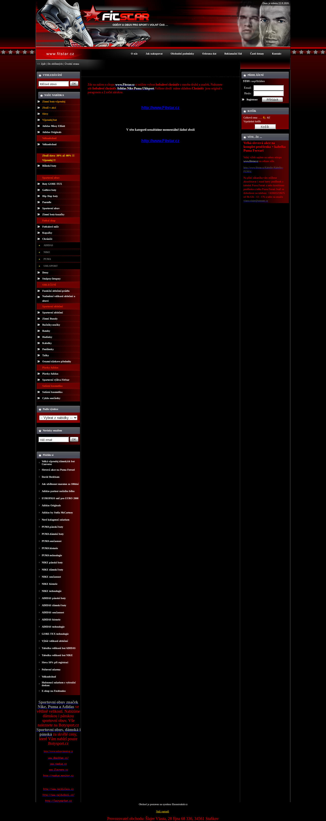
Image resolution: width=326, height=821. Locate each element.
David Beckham (50, 476)
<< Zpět (41, 63)
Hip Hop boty (50, 196)
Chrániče (47, 238)
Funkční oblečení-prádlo (56, 290)
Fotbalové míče (50, 226)
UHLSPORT (51, 265)
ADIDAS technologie (53, 626)
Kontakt (276, 53)
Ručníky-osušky (51, 324)
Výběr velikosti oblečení (55, 641)
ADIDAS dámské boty (54, 605)
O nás (134, 53)
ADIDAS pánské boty (54, 598)
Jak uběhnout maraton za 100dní (60, 484)
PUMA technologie (52, 555)
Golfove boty (49, 190)
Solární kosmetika (52, 392)
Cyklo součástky (51, 398)
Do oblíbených (55, 63)
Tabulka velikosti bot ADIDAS (59, 648)
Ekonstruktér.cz (179, 804)
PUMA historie (50, 548)
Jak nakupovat (154, 53)
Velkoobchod (49, 144)
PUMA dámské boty (53, 534)
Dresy (45, 272)
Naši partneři (162, 811)
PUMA (47, 259)
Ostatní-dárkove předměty (56, 361)
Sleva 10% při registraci (55, 662)
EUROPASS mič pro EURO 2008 (60, 498)
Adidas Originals (51, 132)
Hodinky (47, 337)
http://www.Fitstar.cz (160, 107)
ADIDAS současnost (53, 612)
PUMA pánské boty (52, 526)
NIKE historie (49, 583)
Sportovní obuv (51, 208)
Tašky (45, 355)
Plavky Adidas (50, 373)
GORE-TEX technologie (55, 633)
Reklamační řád (233, 53)
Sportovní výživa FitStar (55, 379)
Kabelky (47, 343)
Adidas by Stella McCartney (57, 512)
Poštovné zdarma (51, 669)
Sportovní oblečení (52, 312)
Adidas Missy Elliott (53, 126)
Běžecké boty (49, 165)
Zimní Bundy (50, 318)
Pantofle (46, 202)
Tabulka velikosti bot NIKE (57, 655)
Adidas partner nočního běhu (58, 491)
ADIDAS (48, 245)
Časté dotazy (257, 53)
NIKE (47, 252)
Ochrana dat (209, 53)
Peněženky (48, 349)
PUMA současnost (51, 541)
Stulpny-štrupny (51, 278)
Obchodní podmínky (182, 53)
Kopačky (47, 232)
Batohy (46, 330)
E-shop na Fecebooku (54, 691)
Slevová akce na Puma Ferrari (58, 469)
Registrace (252, 99)
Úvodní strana (72, 63)
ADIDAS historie (51, 619)
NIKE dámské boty (52, 569)
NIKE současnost (51, 576)
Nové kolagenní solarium (55, 519)
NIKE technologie (51, 591)
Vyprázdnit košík (252, 121)
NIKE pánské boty (52, 562)
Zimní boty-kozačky (53, 214)
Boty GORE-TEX (52, 183)
